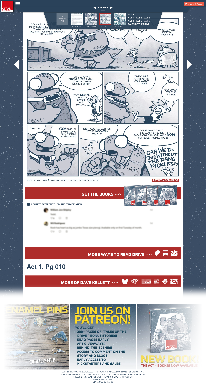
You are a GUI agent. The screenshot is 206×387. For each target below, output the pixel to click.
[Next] (111, 7)
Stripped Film (126, 377)
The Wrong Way (110, 377)
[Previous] (94, 7)
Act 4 (131, 21)
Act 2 (139, 18)
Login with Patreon (195, 4)
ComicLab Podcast (92, 377)
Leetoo (109, 382)
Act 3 (147, 18)
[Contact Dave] (174, 281)
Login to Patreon (41, 204)
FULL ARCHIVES (62, 17)
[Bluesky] (125, 281)
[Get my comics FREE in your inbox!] (174, 253)
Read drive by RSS (136, 374)
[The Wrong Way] (165, 281)
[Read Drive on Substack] (166, 253)
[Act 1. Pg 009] (16, 64)
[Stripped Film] (147, 281)
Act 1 (131, 18)
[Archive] (103, 10)
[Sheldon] (135, 281)
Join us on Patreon (70, 374)
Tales (138, 24)
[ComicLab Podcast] (157, 281)
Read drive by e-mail (116, 374)
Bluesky (109, 379)
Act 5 (139, 21)
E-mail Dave (98, 379)
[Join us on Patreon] (157, 253)
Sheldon (77, 377)
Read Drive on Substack (93, 374)
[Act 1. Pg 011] (189, 64)
